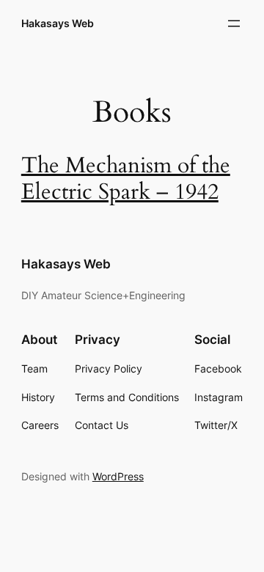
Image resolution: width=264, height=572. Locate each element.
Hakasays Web (57, 23)
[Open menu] (234, 23)
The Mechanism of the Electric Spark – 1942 (125, 178)
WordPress (118, 476)
